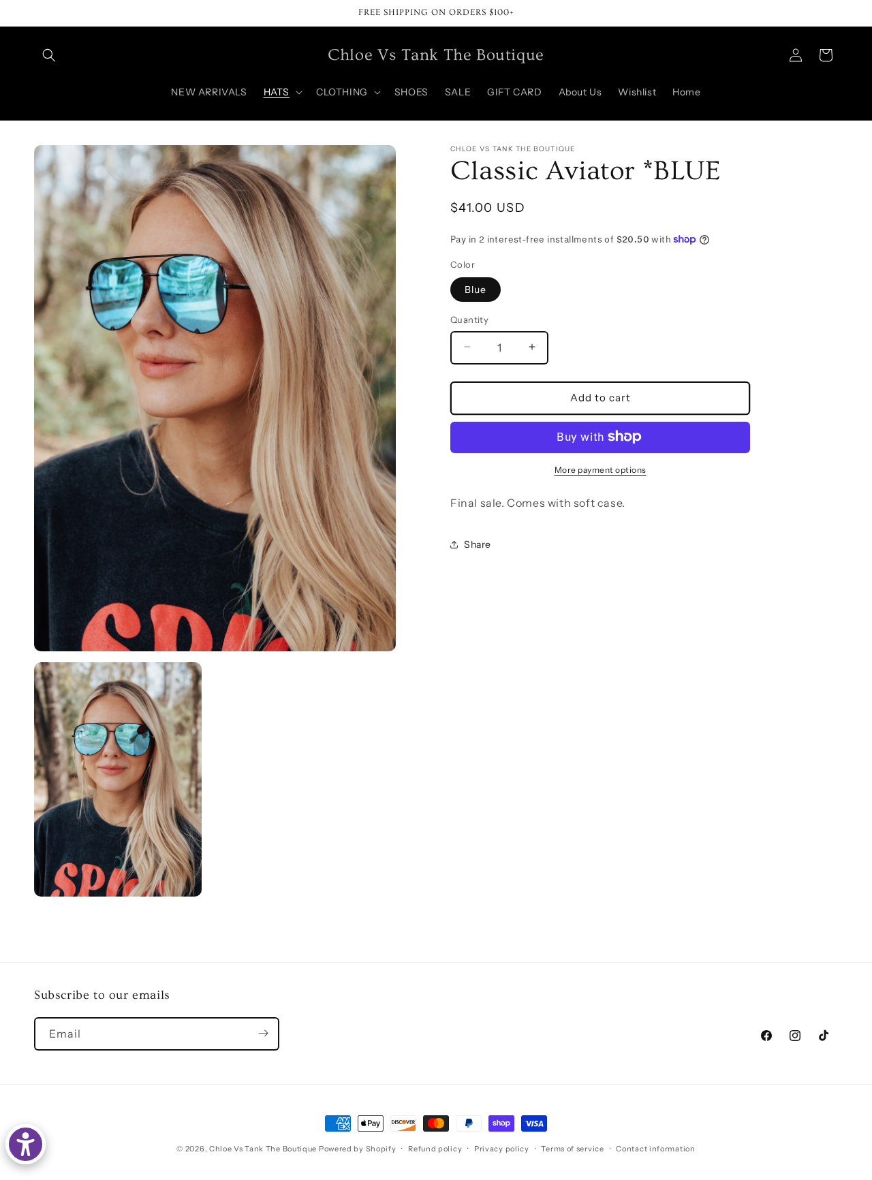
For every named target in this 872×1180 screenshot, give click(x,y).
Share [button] (477, 544)
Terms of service (572, 1148)
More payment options (601, 469)
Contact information (655, 1148)
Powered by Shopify (357, 1148)
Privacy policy (501, 1148)
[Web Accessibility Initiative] (25, 1144)
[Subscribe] (263, 1033)
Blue (475, 289)
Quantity (469, 318)
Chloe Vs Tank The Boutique (263, 1148)
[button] (49, 55)
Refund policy (435, 1148)
